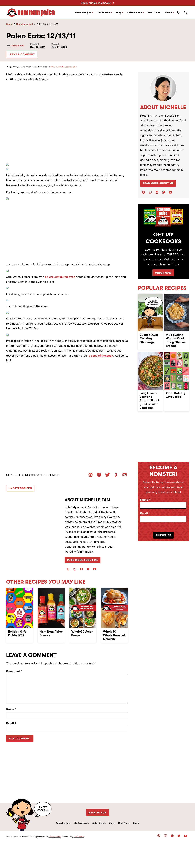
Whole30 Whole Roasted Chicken (114, 635)
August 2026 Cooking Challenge (149, 338)
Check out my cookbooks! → (97, 2)
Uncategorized (24, 24)
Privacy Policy (55, 837)
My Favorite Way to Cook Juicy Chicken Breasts (176, 340)
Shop (111, 823)
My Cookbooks (81, 823)
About (168, 12)
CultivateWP (79, 837)
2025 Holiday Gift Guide (175, 395)
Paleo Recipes (83, 12)
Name (11, 709)
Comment (14, 671)
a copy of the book (101, 355)
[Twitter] (88, 569)
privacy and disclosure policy (64, 67)
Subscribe (163, 535)
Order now (163, 272)
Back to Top (97, 812)
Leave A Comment (22, 54)
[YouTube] (94, 569)
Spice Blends (134, 12)
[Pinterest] (68, 569)
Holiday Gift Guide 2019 (17, 633)
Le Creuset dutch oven (60, 276)
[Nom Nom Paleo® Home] (30, 12)
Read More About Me (82, 559)
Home (9, 24)
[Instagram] (74, 569)
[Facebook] (81, 569)
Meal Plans (154, 12)
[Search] (185, 12)
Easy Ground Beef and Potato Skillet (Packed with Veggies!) (149, 400)
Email (11, 723)
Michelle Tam (17, 45)
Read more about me (158, 183)
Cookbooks (103, 12)
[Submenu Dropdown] (92, 13)
